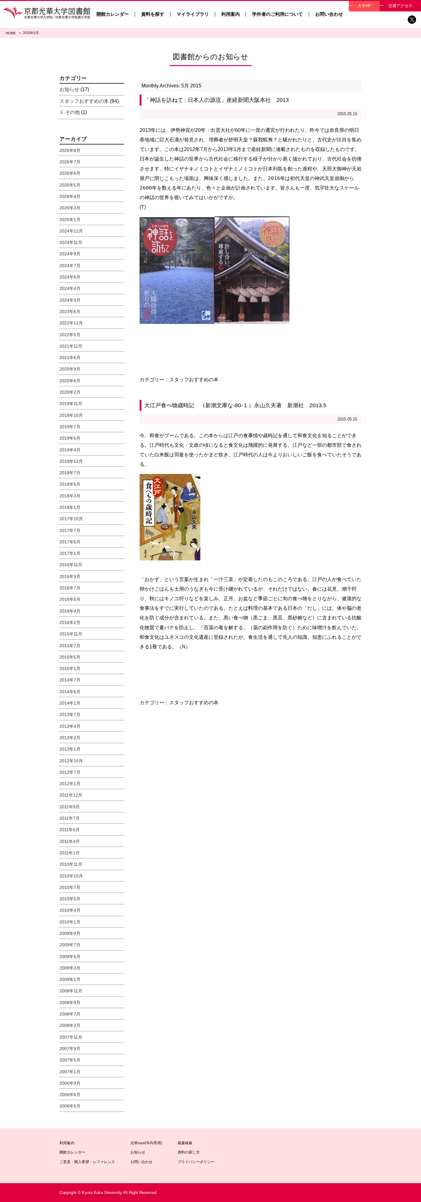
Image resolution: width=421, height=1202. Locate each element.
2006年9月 (69, 1083)
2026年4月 (69, 196)
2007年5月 (69, 1060)
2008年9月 (69, 1002)
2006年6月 (69, 1094)
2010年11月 (70, 864)
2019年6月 (69, 438)
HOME (11, 33)
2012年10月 (71, 760)
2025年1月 (69, 219)
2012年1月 (69, 783)
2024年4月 (69, 288)
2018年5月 (69, 484)
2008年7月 (69, 1013)
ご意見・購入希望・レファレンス (87, 1162)
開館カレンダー (112, 14)
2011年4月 (69, 841)
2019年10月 (71, 415)
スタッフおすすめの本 (194, 379)
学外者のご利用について (277, 14)
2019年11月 (70, 403)
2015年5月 (69, 657)
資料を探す (152, 14)
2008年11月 (70, 990)
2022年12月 (71, 322)
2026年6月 (69, 173)
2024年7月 (69, 265)
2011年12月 (70, 795)
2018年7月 (69, 472)
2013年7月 (69, 714)
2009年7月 (69, 944)
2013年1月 (69, 749)
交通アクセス (400, 5)
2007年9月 (69, 1048)
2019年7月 (69, 426)
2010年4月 (69, 910)
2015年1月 (69, 668)
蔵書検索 (185, 1143)
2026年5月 (69, 184)
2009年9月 (69, 933)
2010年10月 (71, 875)
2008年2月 (69, 1025)
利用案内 (230, 14)
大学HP (364, 5)
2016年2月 (69, 622)
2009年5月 (69, 956)
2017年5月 (69, 541)
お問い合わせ (329, 14)
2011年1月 (69, 852)
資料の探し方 (189, 1152)
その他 (72, 112)
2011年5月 (69, 829)
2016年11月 (70, 564)
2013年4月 (69, 726)
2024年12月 (71, 230)
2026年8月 (69, 150)
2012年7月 (69, 772)
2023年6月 (69, 311)
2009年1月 (69, 979)
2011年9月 (69, 806)
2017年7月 (69, 530)
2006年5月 (69, 1106)
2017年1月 (69, 553)
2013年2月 (69, 737)
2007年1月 (69, 1071)
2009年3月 (69, 967)
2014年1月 (69, 703)
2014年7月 (69, 679)
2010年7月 (69, 887)
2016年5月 (69, 599)
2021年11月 (70, 346)
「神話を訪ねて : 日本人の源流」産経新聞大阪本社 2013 (216, 100)
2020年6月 (69, 380)
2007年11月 (70, 1037)
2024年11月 (70, 242)
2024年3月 (69, 300)
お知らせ (69, 89)
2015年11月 (70, 633)
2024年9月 (69, 253)
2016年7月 (69, 587)
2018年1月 (69, 507)
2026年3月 (69, 207)
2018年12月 (71, 461)
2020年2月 (69, 392)
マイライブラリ (193, 14)
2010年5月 (69, 898)
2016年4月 (69, 611)
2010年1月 (69, 921)
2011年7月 (69, 818)
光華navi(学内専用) (146, 1143)
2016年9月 (69, 576)
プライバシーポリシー (196, 1162)
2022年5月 (69, 334)
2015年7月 (69, 645)
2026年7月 (69, 161)
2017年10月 (71, 518)
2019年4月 (69, 449)
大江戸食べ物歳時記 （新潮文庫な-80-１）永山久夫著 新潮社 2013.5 (235, 405)
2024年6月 (69, 276)
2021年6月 (69, 357)
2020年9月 (69, 368)
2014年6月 (69, 691)
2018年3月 (69, 495)
